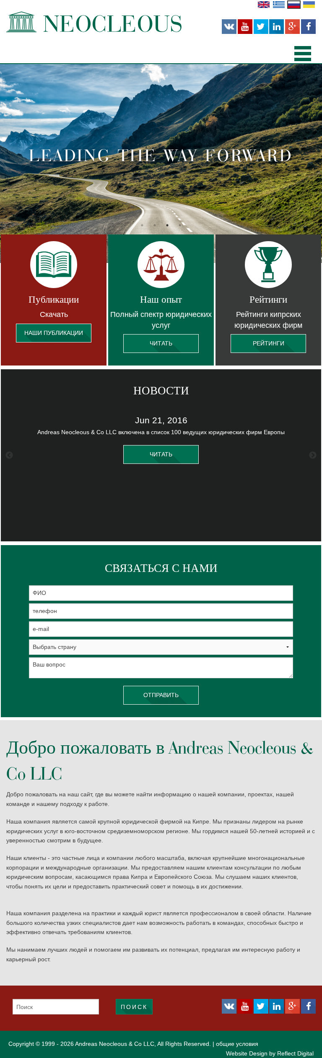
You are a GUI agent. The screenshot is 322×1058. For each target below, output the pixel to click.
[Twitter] (260, 26)
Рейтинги (268, 343)
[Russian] (294, 4)
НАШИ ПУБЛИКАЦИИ (53, 332)
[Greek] (279, 4)
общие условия (237, 1043)
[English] (263, 4)
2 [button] (155, 225)
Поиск (134, 1007)
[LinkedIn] (276, 26)
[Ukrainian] (309, 4)
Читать (161, 343)
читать (161, 454)
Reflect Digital (295, 1053)
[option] (161, 163)
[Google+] (292, 26)
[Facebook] (308, 26)
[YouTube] (245, 26)
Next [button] (313, 455)
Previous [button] (9, 455)
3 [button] (167, 225)
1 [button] (142, 225)
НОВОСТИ (161, 390)
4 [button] (180, 225)
